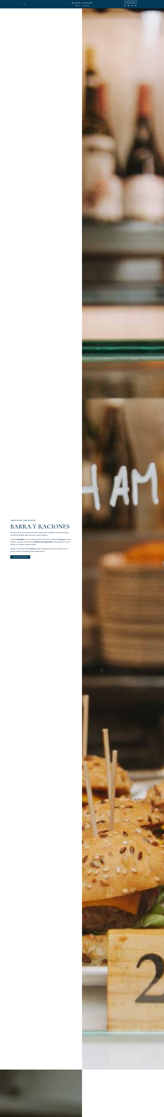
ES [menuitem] (136, 5)
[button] (130, 2)
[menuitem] (125, 5)
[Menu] (24, 4)
